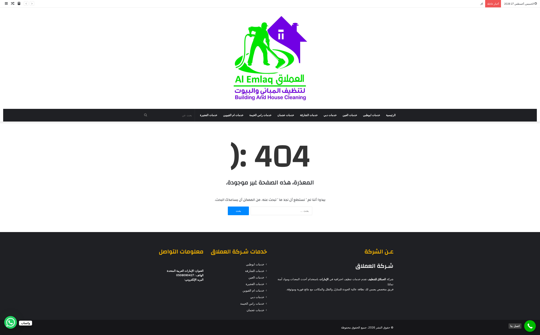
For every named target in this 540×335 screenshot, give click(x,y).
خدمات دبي (330, 115)
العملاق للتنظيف (377, 279)
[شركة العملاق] (269, 58)
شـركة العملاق (374, 266)
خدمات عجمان (285, 115)
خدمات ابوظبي (371, 115)
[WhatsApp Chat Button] (10, 322)
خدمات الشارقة (309, 115)
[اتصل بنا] (530, 326)
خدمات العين (350, 115)
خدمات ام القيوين (233, 115)
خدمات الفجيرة (208, 115)
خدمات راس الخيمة (260, 115)
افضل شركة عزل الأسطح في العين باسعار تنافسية (454, 3)
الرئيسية (391, 115)
